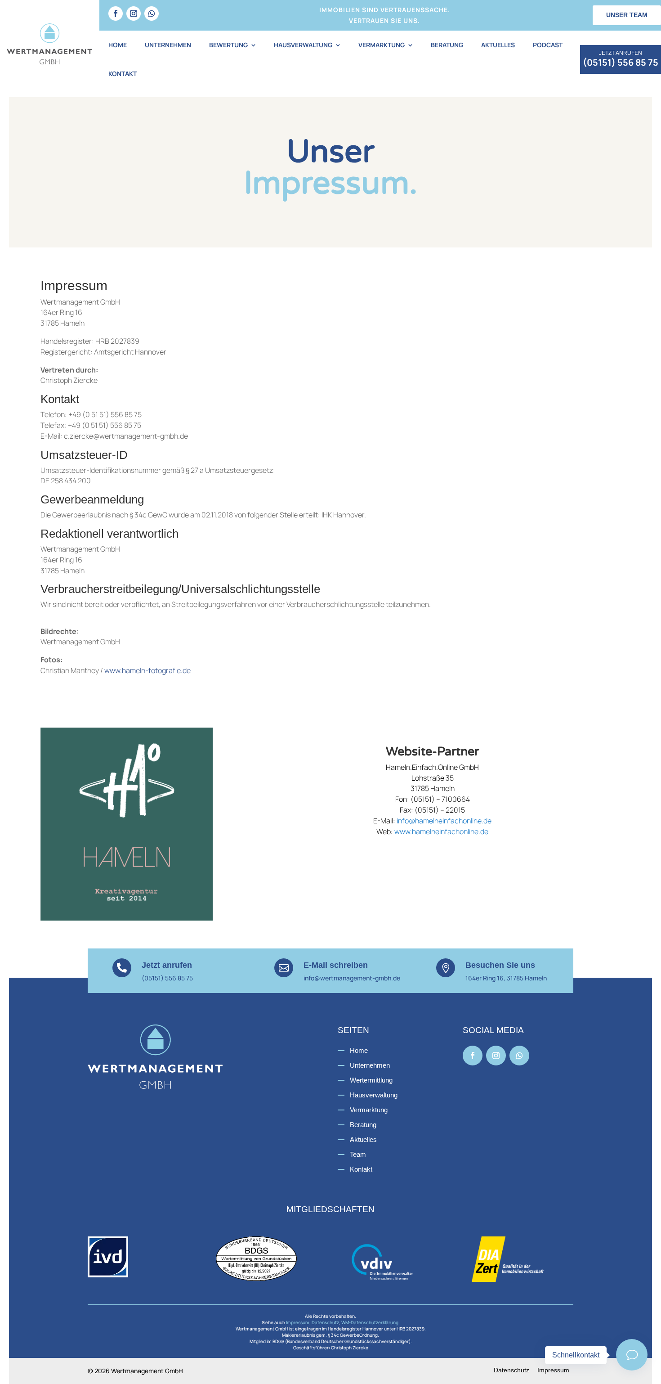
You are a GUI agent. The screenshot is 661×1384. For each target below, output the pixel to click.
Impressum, (298, 1322)
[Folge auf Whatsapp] (151, 13)
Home (117, 44)
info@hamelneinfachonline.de (444, 821)
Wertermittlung (371, 1080)
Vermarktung (381, 44)
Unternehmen (168, 44)
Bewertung (228, 44)
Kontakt (122, 73)
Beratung (447, 44)
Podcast (548, 44)
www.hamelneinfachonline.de (441, 831)
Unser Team (627, 14)
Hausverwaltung (303, 44)
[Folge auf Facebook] (115, 13)
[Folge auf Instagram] (133, 13)
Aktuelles (498, 44)
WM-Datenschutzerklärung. (370, 1322)
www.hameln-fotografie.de (147, 670)
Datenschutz (325, 1322)
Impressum (553, 1370)
